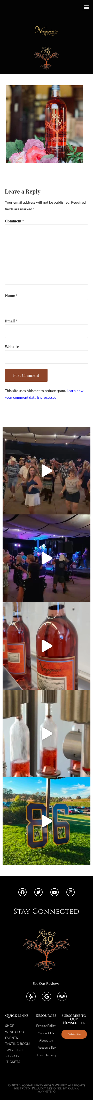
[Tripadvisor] (62, 996)
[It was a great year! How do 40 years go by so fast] (46, 821)
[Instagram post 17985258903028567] (46, 470)
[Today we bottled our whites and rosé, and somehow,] (46, 733)
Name (11, 295)
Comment (14, 220)
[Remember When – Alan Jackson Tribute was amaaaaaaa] (46, 558)
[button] (86, 7)
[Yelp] (31, 996)
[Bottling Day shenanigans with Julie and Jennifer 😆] (46, 646)
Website (12, 346)
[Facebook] (22, 892)
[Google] (46, 996)
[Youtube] (54, 892)
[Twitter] (38, 892)
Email (11, 320)
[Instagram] (70, 892)
